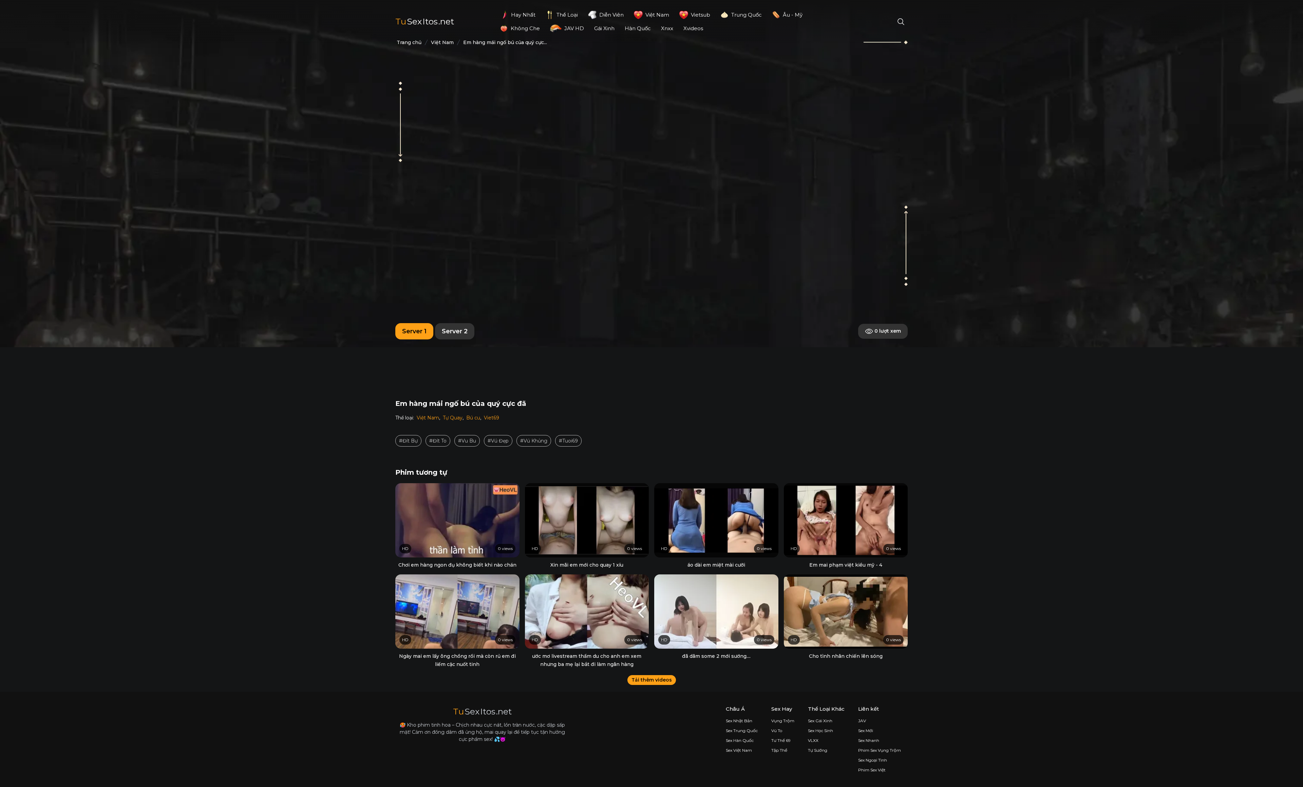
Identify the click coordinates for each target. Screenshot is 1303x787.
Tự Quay (452, 418)
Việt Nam (428, 418)
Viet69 (491, 418)
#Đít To (438, 441)
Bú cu (473, 418)
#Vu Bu (467, 441)
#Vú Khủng (533, 441)
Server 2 (455, 331)
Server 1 (414, 331)
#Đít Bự (408, 441)
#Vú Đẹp (498, 441)
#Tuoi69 (568, 441)
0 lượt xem (887, 331)
